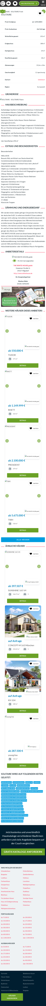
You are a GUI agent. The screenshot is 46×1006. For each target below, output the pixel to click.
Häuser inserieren (12, 997)
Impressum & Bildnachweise (9, 990)
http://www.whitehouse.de (23, 273)
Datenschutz (5, 987)
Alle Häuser (23, 540)
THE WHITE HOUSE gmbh (23, 265)
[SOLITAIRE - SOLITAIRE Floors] (23, 99)
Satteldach (41, 80)
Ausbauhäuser (8, 943)
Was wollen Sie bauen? (11, 868)
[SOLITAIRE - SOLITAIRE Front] (23, 11)
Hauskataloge (29, 3)
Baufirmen (4, 984)
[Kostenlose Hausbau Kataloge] (23, 297)
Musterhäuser (5, 980)
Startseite (4, 973)
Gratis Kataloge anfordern (23, 851)
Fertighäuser (7, 914)
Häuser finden (5, 977)
